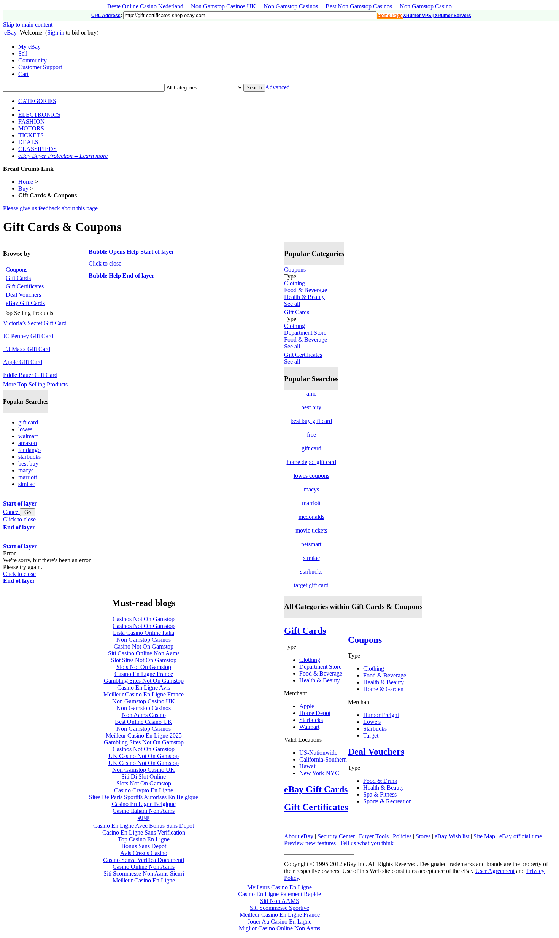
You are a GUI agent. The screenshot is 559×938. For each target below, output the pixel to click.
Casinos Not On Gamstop (144, 619)
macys (25, 470)
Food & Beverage (305, 290)
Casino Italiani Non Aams (144, 811)
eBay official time (520, 836)
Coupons (295, 269)
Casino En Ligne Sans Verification (143, 832)
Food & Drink (380, 780)
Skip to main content (27, 24)
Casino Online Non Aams (144, 866)
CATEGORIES (37, 101)
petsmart (311, 544)
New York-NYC (319, 773)
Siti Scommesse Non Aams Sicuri (143, 873)
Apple (306, 706)
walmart (28, 436)
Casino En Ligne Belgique (144, 804)
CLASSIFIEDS (37, 149)
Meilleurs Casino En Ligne (279, 887)
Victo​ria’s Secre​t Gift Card (35, 323)
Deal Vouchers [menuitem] (23, 294)
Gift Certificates (303, 354)
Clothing (294, 283)
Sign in (55, 32)
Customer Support (40, 67)
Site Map (484, 836)
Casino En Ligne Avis (143, 687)
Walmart (309, 726)
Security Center (336, 836)
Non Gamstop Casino (426, 6)
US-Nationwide (318, 752)
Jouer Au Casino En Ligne (279, 921)
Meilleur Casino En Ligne (144, 880)
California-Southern (323, 759)
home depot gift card (311, 462)
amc (311, 393)
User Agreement (495, 871)
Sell (22, 53)
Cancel (11, 512)
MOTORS (31, 128)
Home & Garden (383, 689)
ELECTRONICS (39, 114)
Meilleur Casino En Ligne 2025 (144, 735)
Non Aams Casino (144, 715)
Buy (23, 188)
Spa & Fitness (380, 794)
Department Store (305, 332)
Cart (23, 74)
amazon (27, 443)
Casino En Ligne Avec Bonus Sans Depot (143, 825)
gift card (28, 422)
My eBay (29, 46)
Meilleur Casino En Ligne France (143, 694)
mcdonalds (311, 517)
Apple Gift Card (22, 362)
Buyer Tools (374, 836)
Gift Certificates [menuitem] (25, 286)
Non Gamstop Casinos (291, 6)
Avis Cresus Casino (143, 853)
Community (32, 60)
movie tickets (311, 530)
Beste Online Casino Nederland (145, 6)
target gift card (311, 585)
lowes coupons (311, 475)
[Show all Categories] (19, 108)
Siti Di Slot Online (143, 776)
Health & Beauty (304, 297)
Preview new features (310, 843)
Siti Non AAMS (279, 901)
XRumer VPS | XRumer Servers (437, 15)
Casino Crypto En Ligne (143, 790)
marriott (27, 477)
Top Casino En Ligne (144, 839)
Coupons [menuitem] (16, 269)
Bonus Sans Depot (143, 846)
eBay (10, 32)
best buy (28, 463)
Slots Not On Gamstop (143, 667)
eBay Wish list (452, 836)
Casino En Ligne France (143, 674)
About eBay (298, 836)
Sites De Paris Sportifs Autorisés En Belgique (143, 797)
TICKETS (31, 135)
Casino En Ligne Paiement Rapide (279, 894)
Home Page (390, 15)
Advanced (277, 87)
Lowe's (372, 722)
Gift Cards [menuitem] (18, 278)
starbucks (29, 456)
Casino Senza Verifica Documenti (143, 860)
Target (370, 735)
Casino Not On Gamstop (143, 646)
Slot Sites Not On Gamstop (143, 660)
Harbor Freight (381, 715)
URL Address (106, 15)
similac (26, 484)
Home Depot (314, 713)
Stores (423, 836)
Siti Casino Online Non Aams (143, 653)
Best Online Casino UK (143, 722)
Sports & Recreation (387, 801)
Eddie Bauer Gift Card (30, 375)
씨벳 (144, 818)
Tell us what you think (367, 843)
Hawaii (308, 766)
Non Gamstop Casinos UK (223, 6)
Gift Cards (296, 312)
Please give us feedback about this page (50, 208)
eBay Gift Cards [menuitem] (25, 303)
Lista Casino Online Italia (143, 633)
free (311, 434)
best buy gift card (311, 421)
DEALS (28, 142)
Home (25, 181)
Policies (402, 836)
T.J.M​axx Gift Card (26, 349)
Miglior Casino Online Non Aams (279, 928)
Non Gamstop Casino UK (143, 701)
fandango (29, 450)
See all (292, 303)
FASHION (31, 121)
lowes (25, 429)
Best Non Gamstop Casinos (359, 6)
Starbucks (311, 720)
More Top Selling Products (35, 384)
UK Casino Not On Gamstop (143, 756)
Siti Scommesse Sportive (279, 908)
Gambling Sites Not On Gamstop (144, 680)
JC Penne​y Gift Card (28, 336)
